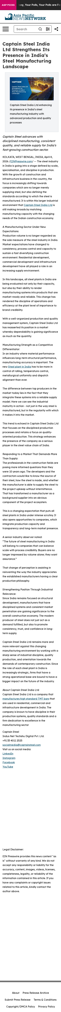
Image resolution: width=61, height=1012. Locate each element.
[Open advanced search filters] (47, 29)
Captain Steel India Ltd (38, 205)
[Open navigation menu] (6, 29)
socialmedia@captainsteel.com (22, 744)
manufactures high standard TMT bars (26, 698)
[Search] (40, 29)
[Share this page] (56, 29)
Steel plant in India (19, 366)
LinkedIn (8, 753)
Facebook (9, 762)
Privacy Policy (46, 1006)
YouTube (8, 766)
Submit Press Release (17, 999)
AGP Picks (8, 5)
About (15, 992)
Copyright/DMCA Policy (20, 1006)
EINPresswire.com (21, 161)
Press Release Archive (36, 992)
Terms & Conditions (45, 999)
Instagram (9, 758)
